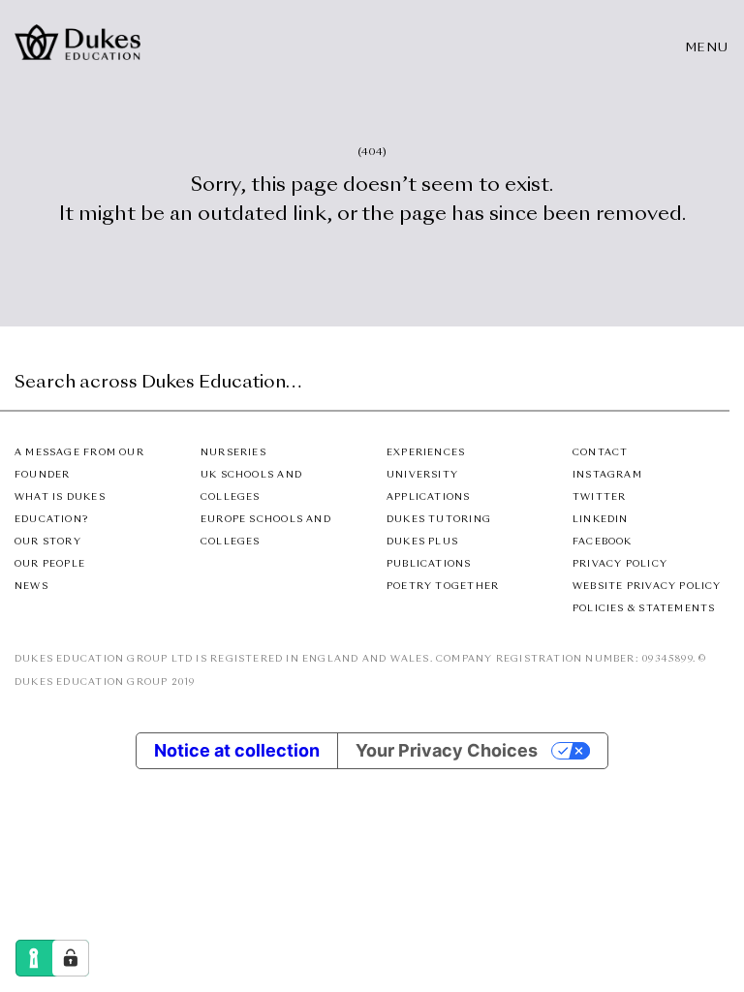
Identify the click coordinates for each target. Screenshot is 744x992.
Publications (429, 564)
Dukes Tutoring (439, 519)
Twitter (599, 497)
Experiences (426, 453)
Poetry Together (443, 586)
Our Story (48, 542)
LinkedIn (601, 519)
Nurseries (233, 453)
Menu (707, 48)
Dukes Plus (422, 542)
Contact (600, 453)
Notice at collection (237, 750)
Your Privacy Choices (447, 750)
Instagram (607, 475)
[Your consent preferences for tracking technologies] (70, 958)
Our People (50, 564)
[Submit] (712, 389)
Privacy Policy (620, 564)
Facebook (603, 542)
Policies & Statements (644, 608)
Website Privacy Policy (647, 586)
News (31, 586)
